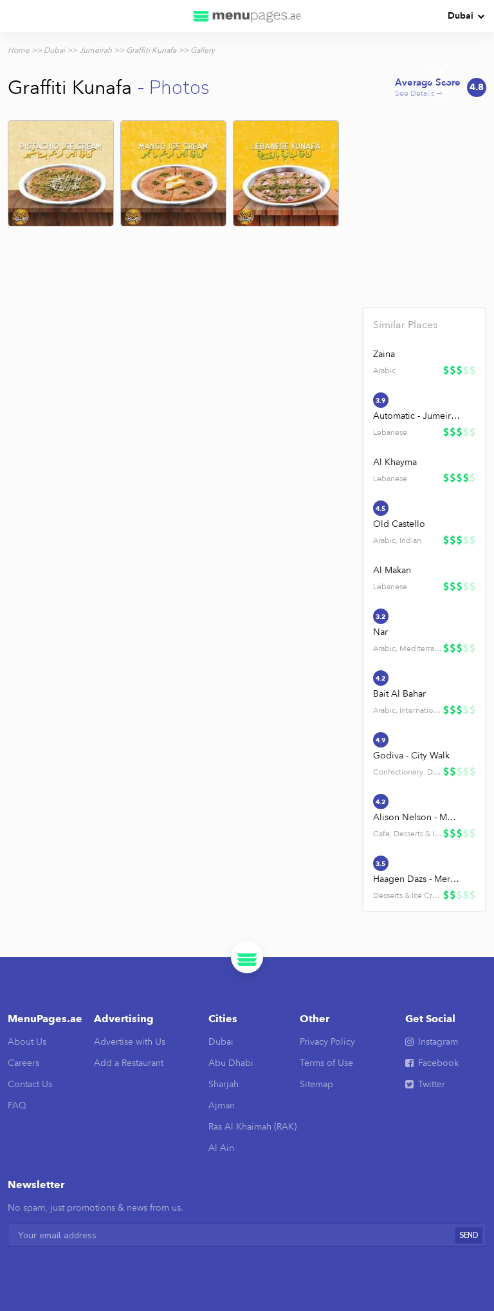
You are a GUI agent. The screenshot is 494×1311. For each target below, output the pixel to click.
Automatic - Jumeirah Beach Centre (417, 416)
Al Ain (221, 1148)
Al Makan (392, 570)
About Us (27, 1042)
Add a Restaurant (128, 1063)
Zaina (384, 354)
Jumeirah (95, 50)
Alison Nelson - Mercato (417, 817)
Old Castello (399, 524)
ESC (438, 95)
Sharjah (223, 1084)
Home (19, 50)
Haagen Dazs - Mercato (417, 879)
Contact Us (30, 1084)
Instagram (438, 1042)
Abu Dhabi (230, 1063)
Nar (380, 632)
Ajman (221, 1105)
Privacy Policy (327, 1042)
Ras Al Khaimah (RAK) (252, 1127)
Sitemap (316, 1084)
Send (469, 1235)
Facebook (438, 1063)
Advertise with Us (129, 1042)
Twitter (431, 1084)
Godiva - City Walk (411, 755)
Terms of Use (326, 1063)
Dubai (460, 16)
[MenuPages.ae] (247, 16)
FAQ (17, 1105)
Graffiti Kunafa (151, 50)
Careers (23, 1063)
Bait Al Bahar (399, 694)
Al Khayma (395, 462)
